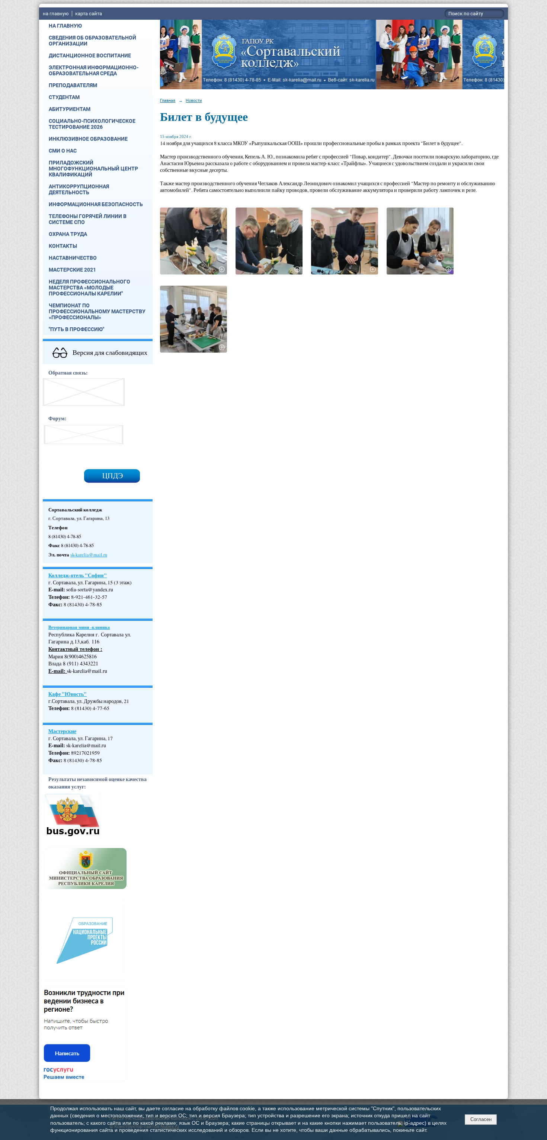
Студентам (64, 97)
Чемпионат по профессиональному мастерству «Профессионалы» (97, 311)
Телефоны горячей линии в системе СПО (88, 219)
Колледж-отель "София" (77, 575)
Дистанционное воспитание (90, 55)
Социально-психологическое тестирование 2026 (92, 124)
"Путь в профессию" (76, 329)
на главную (56, 13)
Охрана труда (68, 234)
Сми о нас (63, 151)
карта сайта (88, 13)
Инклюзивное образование (88, 139)
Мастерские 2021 (72, 270)
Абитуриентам (69, 109)
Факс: (55, 760)
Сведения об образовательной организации (92, 40)
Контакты (63, 246)
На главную (65, 26)
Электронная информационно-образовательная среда (93, 70)
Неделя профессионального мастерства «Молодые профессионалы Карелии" (89, 287)
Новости (194, 100)
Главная (167, 100)
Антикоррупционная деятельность (79, 189)
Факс (54, 604)
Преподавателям (73, 85)
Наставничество (73, 258)
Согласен (481, 1119)
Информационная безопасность (96, 204)
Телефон (58, 597)
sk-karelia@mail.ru (88, 555)
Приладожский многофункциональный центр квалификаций (93, 168)
